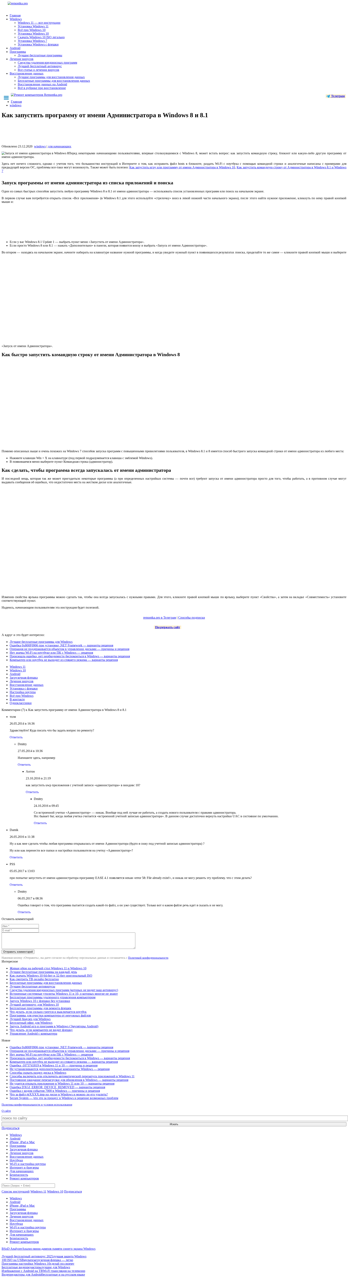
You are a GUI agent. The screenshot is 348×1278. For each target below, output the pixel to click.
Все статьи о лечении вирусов (38, 70)
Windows (16, 19)
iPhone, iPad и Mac (22, 1142)
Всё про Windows (21, 695)
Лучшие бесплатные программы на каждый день (43, 972)
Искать (174, 1124)
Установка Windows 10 (33, 33)
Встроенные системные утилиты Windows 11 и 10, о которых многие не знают (64, 993)
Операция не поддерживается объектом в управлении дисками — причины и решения (69, 649)
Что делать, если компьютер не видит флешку (41, 1030)
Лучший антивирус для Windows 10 (34, 1004)
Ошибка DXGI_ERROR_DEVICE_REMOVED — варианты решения (57, 1087)
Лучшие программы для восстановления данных (51, 77)
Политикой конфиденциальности (148, 957)
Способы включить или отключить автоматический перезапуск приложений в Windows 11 (72, 1076)
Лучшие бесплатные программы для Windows (41, 641)
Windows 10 (18, 670)
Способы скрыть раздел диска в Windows (38, 1072)
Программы (18, 51)
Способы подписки (191, 617)
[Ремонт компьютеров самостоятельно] (27, 5)
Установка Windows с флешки (38, 44)
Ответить (16, 737)
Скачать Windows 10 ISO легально (41, 37)
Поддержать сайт (167, 627)
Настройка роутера (23, 692)
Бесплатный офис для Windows (31, 1022)
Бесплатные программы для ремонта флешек (40, 1008)
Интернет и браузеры (24, 1167)
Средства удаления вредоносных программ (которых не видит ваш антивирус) (64, 990)
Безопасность (19, 1174)
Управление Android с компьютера (33, 1033)
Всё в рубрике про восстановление (42, 88)
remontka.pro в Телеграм (159, 617)
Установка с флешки (24, 688)
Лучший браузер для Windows (30, 1019)
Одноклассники (21, 703)
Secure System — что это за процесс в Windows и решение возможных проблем (64, 1098)
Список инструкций (16, 1191)
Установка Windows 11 (33, 26)
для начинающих (59, 146)
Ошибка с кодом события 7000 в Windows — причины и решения (55, 1090)
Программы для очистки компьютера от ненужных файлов (50, 1015)
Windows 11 (18, 666)
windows (40, 146)
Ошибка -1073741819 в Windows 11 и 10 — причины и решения (53, 1065)
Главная (15, 15)
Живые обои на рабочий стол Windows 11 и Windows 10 (48, 968)
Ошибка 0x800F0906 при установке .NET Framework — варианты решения (61, 645)
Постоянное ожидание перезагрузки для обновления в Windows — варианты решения (69, 1080)
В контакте (17, 699)
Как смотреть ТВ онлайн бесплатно (34, 979)
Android (15, 48)
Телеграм (337, 96)
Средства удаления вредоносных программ (47, 62)
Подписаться (10, 1128)
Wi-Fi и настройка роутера (28, 1164)
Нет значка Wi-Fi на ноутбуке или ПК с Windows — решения (51, 652)
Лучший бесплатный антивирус (40, 66)
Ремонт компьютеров (24, 1178)
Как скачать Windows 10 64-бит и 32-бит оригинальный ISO (51, 975)
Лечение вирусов (21, 59)
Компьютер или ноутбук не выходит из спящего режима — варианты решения (64, 660)
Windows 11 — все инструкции (39, 22)
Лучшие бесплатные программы (40, 55)
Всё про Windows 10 (32, 30)
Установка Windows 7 (32, 41)
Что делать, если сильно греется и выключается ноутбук (48, 1011)
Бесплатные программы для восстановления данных (54, 80)
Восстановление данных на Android (42, 84)
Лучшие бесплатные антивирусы (32, 986)
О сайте (6, 1110)
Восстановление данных (27, 73)
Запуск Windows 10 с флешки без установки (40, 1001)
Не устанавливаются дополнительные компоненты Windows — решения (60, 1069)
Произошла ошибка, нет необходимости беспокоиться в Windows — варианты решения (70, 656)
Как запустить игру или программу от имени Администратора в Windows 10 (182, 167)
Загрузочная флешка (24, 677)
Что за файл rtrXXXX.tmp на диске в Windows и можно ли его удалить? (59, 1094)
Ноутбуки (16, 1160)
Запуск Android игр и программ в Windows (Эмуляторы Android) (54, 1026)
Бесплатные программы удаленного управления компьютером (52, 997)
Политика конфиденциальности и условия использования (37, 1104)
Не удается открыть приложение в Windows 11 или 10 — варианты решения (62, 1083)
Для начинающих (22, 1171)
